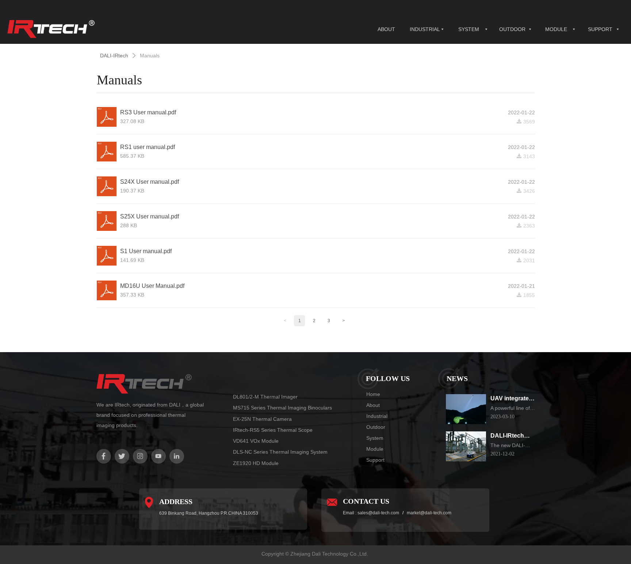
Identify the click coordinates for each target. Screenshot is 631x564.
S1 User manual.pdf (146, 251)
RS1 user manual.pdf (147, 147)
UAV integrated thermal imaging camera (512, 399)
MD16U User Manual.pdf (152, 286)
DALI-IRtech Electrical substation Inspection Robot (507, 436)
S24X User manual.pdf (149, 182)
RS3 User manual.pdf (148, 112)
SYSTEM (468, 29)
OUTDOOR (512, 29)
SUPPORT (600, 29)
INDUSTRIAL (425, 29)
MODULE (556, 29)
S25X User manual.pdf (149, 216)
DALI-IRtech (114, 55)
